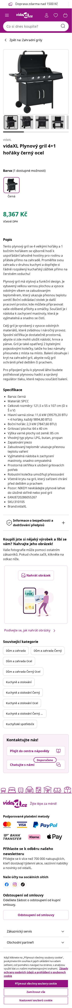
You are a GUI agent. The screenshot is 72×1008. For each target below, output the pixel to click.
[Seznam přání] (56, 15)
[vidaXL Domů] (24, 15)
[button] (11, 190)
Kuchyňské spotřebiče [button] (20, 724)
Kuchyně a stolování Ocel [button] (22, 703)
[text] (15, 215)
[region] (36, 978)
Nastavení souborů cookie (35, 1000)
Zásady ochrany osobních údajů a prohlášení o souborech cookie (36, 972)
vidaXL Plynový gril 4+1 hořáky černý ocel (29, 149)
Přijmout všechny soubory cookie (36, 983)
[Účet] (46, 15)
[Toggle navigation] (6, 15)
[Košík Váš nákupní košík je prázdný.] (65, 15)
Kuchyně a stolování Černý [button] (23, 692)
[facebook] (7, 884)
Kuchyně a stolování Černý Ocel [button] (26, 713)
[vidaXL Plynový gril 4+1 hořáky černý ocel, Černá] (35, 82)
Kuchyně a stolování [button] (19, 682)
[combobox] (36, 26)
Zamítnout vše (36, 992)
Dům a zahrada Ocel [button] (19, 661)
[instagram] (15, 884)
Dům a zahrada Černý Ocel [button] (23, 671)
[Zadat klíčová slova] (63, 26)
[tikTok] (23, 884)
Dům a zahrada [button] (16, 650)
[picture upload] (36, 602)
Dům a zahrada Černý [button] (48, 650)
